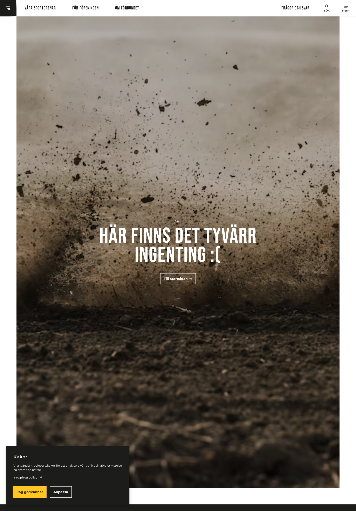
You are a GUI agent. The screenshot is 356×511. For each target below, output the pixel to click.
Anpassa (60, 492)
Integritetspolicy (25, 477)
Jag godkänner (30, 492)
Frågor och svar (295, 8)
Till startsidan (176, 279)
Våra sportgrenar (40, 8)
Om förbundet (127, 8)
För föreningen (85, 8)
